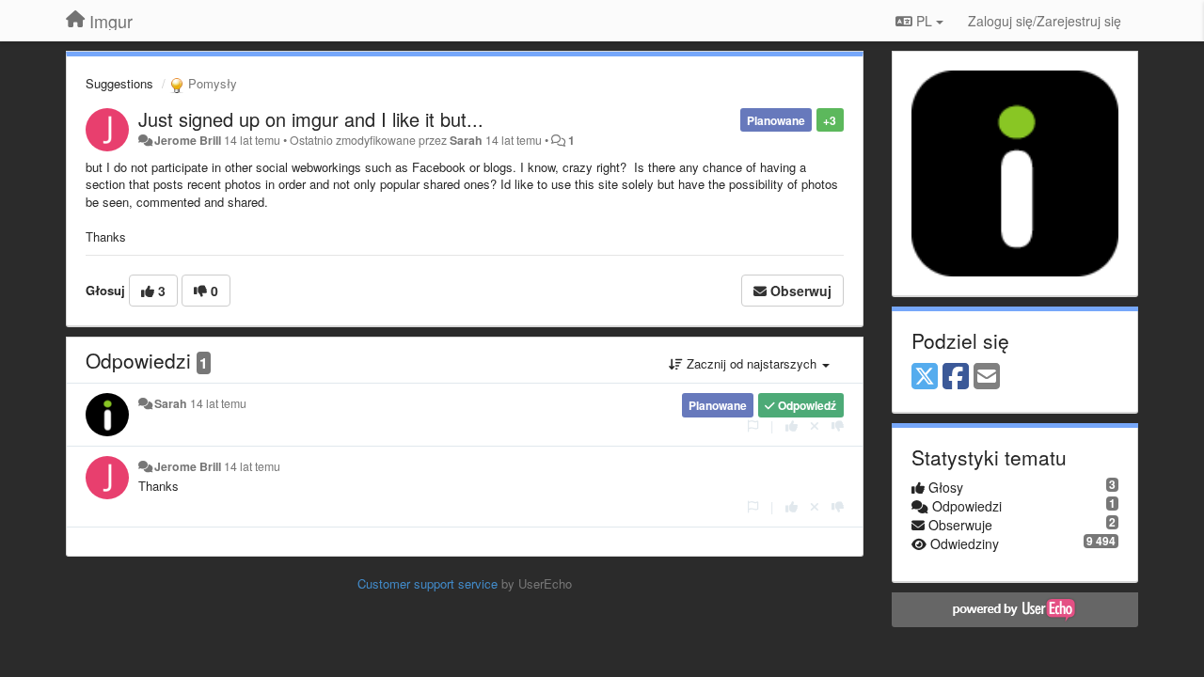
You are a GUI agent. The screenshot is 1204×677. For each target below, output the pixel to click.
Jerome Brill (187, 140)
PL (924, 20)
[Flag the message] (753, 425)
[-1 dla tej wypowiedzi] (838, 425)
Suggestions (119, 83)
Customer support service (427, 583)
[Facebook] (956, 377)
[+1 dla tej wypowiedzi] (791, 425)
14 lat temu (218, 403)
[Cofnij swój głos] (814, 425)
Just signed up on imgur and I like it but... (310, 119)
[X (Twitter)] (924, 377)
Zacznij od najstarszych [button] (751, 363)
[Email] (987, 377)
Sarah (466, 140)
